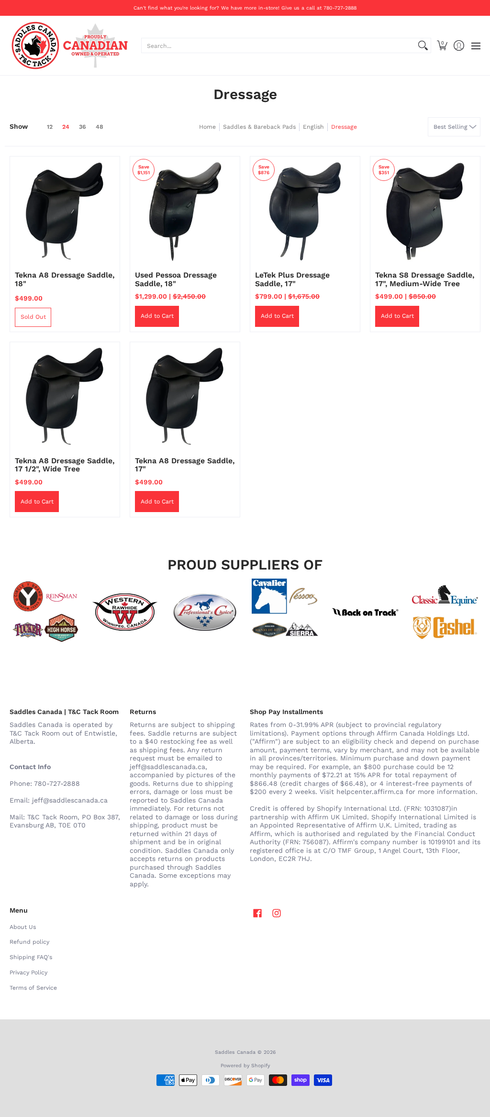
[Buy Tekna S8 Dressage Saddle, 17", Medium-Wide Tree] (425, 211)
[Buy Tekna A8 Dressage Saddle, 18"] (65, 211)
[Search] (423, 45)
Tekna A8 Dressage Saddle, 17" (184, 465)
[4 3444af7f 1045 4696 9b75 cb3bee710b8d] (285, 612)
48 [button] (99, 126)
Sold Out (33, 316)
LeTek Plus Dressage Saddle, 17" (292, 279)
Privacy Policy (28, 972)
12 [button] (50, 126)
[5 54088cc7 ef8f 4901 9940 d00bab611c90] (365, 612)
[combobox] (278, 45)
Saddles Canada (235, 1052)
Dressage (344, 126)
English (313, 126)
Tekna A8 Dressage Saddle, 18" (64, 279)
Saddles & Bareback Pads (259, 126)
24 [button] (65, 126)
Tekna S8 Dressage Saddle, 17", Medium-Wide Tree (424, 279)
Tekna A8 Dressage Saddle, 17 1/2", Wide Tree (64, 465)
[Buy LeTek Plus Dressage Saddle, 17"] (305, 211)
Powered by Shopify (245, 1065)
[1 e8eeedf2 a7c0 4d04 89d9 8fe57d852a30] (205, 612)
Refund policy (29, 941)
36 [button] (82, 126)
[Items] (445, 612)
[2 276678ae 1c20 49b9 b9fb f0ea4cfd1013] (45, 612)
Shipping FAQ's (31, 957)
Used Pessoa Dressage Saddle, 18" (176, 279)
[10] (124, 612)
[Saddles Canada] (69, 45)
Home (207, 126)
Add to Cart (157, 316)
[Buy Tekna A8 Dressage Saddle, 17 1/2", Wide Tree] (65, 397)
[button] (442, 45)
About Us (23, 927)
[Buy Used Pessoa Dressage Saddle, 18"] (185, 211)
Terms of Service (33, 987)
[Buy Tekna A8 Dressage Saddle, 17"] (185, 397)
